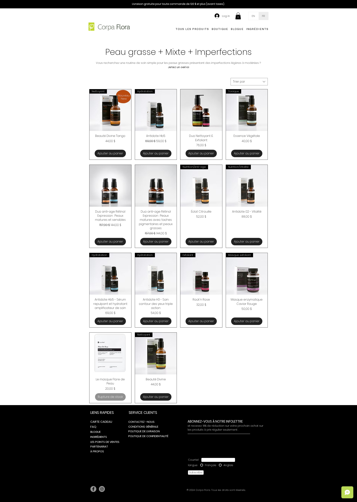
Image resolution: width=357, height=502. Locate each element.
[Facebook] (93, 489)
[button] (238, 15)
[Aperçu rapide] (201, 110)
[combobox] (249, 81)
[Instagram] (102, 489)
